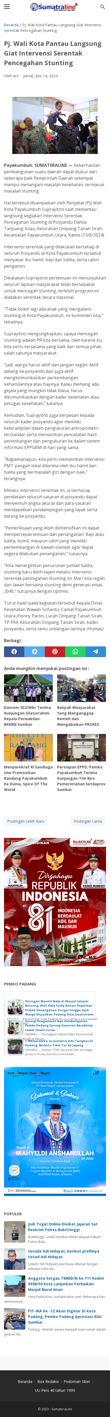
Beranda (25, 1381)
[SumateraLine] (55, 7)
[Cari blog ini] (103, 7)
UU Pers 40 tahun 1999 (55, 1390)
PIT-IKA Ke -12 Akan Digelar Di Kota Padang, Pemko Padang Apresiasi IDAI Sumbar (64, 1316)
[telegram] (96, 651)
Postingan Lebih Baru (25, 821)
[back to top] (99, 1404)
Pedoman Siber (77, 1381)
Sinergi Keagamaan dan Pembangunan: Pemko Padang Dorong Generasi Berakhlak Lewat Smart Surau (59, 1025)
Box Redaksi (48, 1381)
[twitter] (34, 651)
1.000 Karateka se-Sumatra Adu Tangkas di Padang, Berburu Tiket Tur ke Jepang (59, 1043)
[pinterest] (55, 651)
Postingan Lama (88, 821)
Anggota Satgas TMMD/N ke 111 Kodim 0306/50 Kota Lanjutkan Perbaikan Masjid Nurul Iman (66, 1284)
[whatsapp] (75, 651)
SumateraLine (62, 1409)
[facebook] (14, 651)
